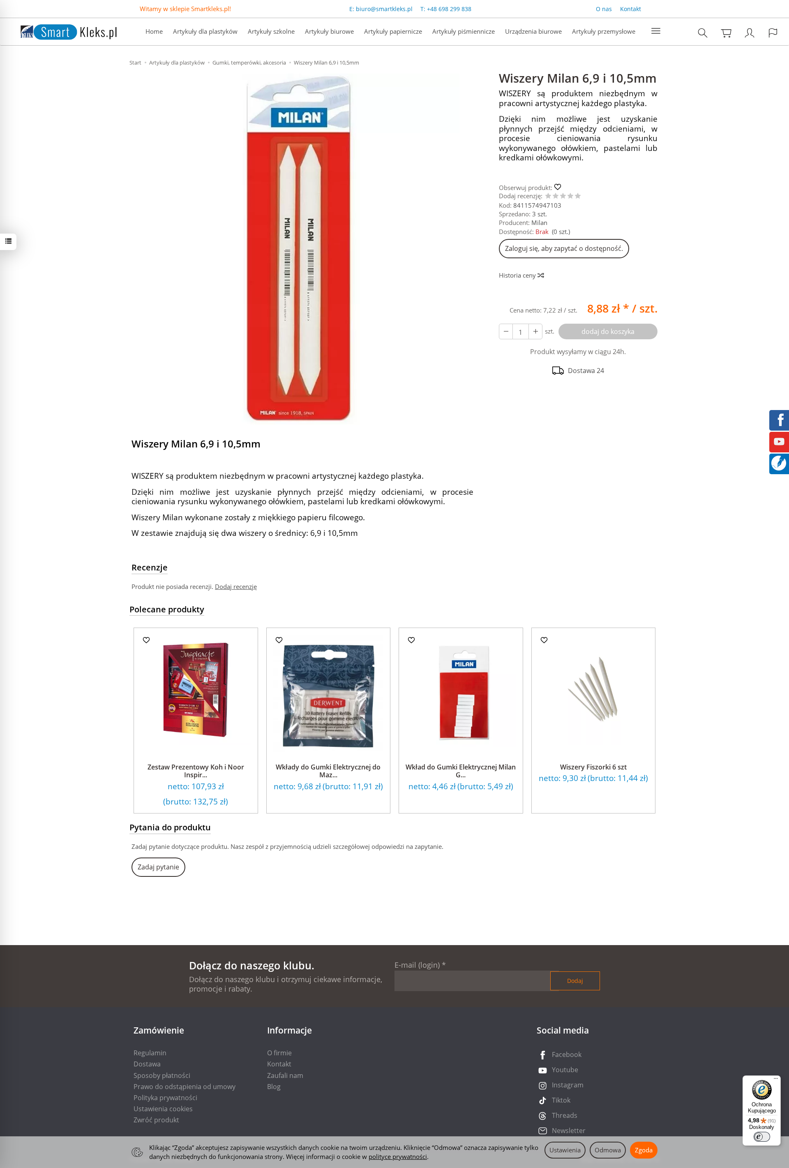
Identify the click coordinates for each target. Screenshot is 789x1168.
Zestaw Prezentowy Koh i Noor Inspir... (196, 770)
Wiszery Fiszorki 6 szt (593, 767)
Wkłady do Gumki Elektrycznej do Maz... (328, 770)
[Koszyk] (726, 32)
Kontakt (630, 9)
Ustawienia (565, 1150)
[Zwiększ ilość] (506, 331)
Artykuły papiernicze (393, 31)
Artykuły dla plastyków (205, 31)
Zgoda (644, 1150)
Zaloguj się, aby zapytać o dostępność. (564, 248)
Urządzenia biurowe (533, 31)
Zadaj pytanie (158, 866)
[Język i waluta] (773, 32)
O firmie (279, 1052)
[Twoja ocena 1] (548, 196)
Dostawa (147, 1063)
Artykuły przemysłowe (603, 31)
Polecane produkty (166, 609)
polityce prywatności (398, 1156)
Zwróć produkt (156, 1119)
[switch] (762, 1137)
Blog (274, 1086)
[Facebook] (779, 419)
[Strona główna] (60, 30)
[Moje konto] (749, 32)
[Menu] (776, 1080)
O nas (604, 9)
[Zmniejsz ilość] (535, 331)
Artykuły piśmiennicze (463, 31)
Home (154, 31)
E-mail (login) (417, 965)
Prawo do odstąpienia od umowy (184, 1086)
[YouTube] (779, 441)
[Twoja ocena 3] (563, 196)
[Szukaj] (703, 32)
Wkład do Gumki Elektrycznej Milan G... (461, 770)
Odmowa (608, 1150)
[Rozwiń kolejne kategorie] (656, 31)
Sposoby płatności (162, 1075)
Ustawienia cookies (163, 1108)
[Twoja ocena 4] (570, 196)
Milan (539, 222)
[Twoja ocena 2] (555, 196)
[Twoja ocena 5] (577, 196)
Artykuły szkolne (271, 31)
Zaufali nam (285, 1075)
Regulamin (150, 1052)
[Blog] (778, 462)
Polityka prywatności (165, 1097)
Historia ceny (518, 275)
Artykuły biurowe (329, 31)
